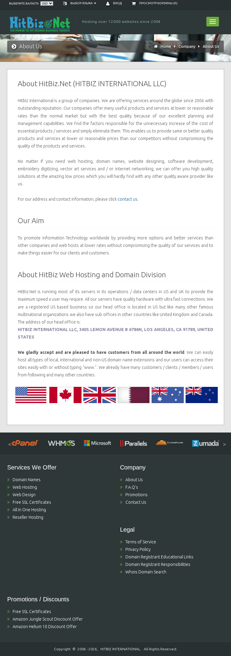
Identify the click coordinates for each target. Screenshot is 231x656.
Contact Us (135, 502)
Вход (117, 3)
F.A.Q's (131, 487)
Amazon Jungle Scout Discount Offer (48, 619)
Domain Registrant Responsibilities (157, 564)
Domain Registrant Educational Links (159, 556)
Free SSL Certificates (32, 502)
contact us (127, 199)
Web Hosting (25, 487)
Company (187, 46)
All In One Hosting (29, 509)
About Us (211, 46)
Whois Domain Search (145, 571)
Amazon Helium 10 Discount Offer (45, 626)
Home (166, 46)
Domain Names (27, 479)
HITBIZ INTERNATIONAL (120, 649)
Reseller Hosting (28, 517)
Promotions (136, 494)
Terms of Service (140, 541)
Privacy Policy (138, 549)
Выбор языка (81, 3)
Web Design (24, 494)
